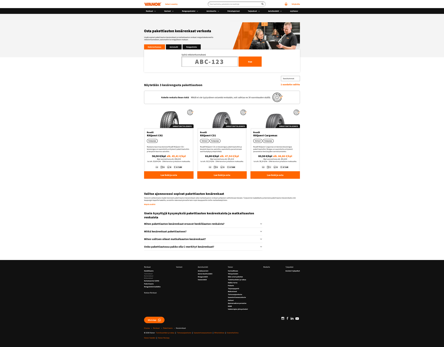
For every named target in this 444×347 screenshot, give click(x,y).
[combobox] (290, 78)
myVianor (294, 11)
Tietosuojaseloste (235, 294)
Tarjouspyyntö (233, 289)
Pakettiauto (149, 284)
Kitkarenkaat (148, 278)
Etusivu (147, 328)
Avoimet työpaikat (292, 271)
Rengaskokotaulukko (152, 287)
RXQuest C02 (155, 135)
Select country (171, 4)
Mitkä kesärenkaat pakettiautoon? (165, 231)
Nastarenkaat (148, 276)
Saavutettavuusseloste (237, 297)
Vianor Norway (163, 338)
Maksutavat (232, 291)
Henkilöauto (149, 271)
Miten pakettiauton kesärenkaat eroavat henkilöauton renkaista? (184, 224)
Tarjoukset (252, 11)
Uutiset (231, 300)
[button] (190, 112)
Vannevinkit (202, 280)
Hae (250, 61)
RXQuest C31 (208, 135)
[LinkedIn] (292, 318)
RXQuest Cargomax (265, 135)
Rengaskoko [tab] (191, 47)
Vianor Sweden (150, 338)
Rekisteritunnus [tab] (154, 47)
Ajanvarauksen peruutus (237, 303)
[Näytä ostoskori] (286, 4)
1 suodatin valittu (290, 84)
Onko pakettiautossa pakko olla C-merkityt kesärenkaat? (179, 246)
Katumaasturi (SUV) (151, 281)
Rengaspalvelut (189, 11)
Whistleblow (219, 333)
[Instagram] (282, 318)
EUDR (230, 306)
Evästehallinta (232, 333)
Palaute (231, 286)
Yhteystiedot (233, 274)
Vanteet (167, 11)
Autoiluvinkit (273, 11)
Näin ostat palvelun (235, 277)
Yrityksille (296, 4)
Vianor (230, 267)
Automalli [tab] (174, 47)
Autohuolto (212, 11)
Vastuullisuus (233, 271)
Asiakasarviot (203, 271)
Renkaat (149, 11)
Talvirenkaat (148, 274)
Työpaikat (289, 267)
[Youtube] (297, 318)
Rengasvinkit (203, 277)
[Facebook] (287, 318)
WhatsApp (152, 320)
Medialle (266, 267)
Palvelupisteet (233, 11)
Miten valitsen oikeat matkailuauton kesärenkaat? (175, 239)
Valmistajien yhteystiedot (238, 309)
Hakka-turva (232, 283)
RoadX (150, 132)
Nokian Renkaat (150, 293)
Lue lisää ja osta (168, 175)
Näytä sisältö (149, 204)
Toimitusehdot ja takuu (237, 280)
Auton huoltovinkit (205, 274)
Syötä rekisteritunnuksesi (194, 54)
